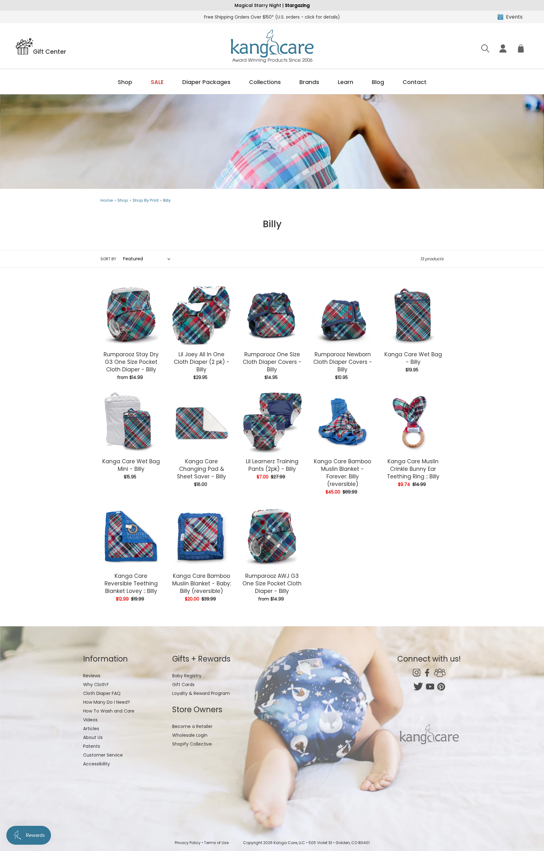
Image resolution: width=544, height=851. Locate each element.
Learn (345, 82)
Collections (265, 82)
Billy (167, 200)
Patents (91, 746)
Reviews (91, 676)
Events (514, 16)
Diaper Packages (206, 82)
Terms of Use (216, 842)
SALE (157, 82)
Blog (378, 82)
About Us (93, 737)
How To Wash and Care (108, 711)
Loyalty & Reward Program (201, 693)
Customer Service (103, 755)
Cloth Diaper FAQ (102, 693)
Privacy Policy (188, 842)
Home (106, 200)
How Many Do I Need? (106, 702)
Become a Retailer (192, 726)
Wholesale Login (189, 735)
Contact (415, 82)
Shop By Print (146, 200)
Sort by (108, 259)
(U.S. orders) (272, 17)
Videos (90, 720)
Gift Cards (183, 684)
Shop (125, 82)
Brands (309, 82)
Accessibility (96, 764)
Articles (91, 728)
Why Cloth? (96, 684)
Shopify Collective (192, 744)
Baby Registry (186, 676)
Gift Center (49, 51)
